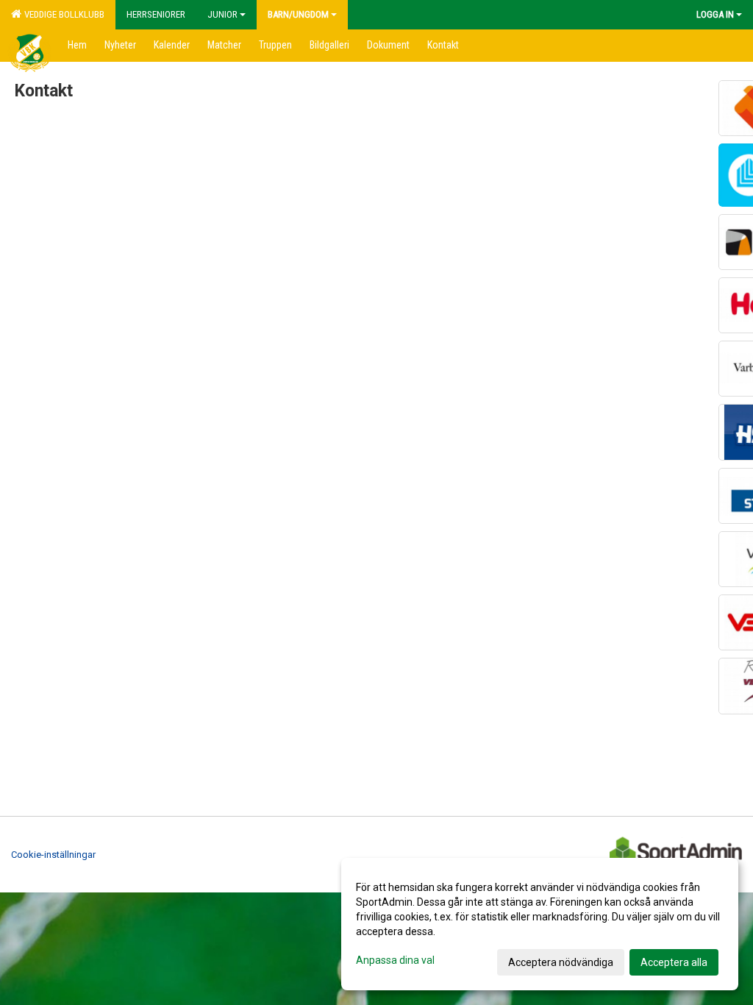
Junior (222, 14)
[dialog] (539, 924)
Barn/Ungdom (298, 14)
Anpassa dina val (395, 960)
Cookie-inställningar (53, 854)
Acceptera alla (673, 962)
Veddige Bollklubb (62, 14)
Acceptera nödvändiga (560, 962)
